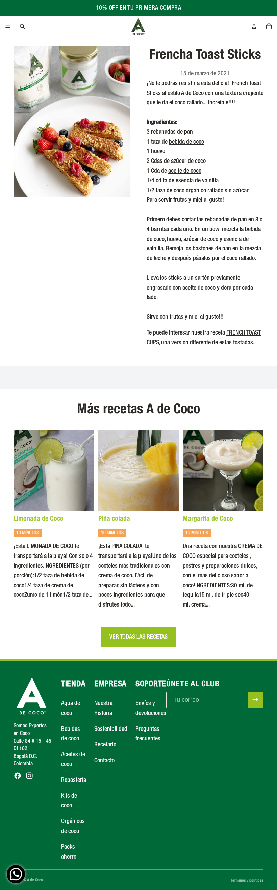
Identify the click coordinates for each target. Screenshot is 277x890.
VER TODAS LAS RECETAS (138, 637)
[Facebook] (18, 776)
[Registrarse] (255, 700)
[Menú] (8, 26)
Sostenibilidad (110, 729)
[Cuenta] (254, 26)
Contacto (104, 760)
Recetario (105, 745)
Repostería (73, 780)
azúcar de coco (188, 161)
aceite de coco (184, 171)
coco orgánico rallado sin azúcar (211, 190)
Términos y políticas (246, 880)
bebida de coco (186, 142)
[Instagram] (29, 776)
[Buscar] (22, 26)
